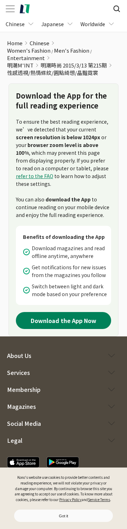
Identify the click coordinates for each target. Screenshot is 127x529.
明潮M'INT (20, 65)
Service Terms (99, 499)
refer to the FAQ (34, 176)
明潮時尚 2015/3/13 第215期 (74, 65)
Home (15, 43)
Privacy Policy (70, 499)
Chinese (39, 43)
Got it (63, 516)
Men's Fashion (71, 50)
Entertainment (26, 57)
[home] (24, 8)
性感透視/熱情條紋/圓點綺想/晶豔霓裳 (52, 72)
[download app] (23, 462)
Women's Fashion (28, 50)
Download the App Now (63, 320)
